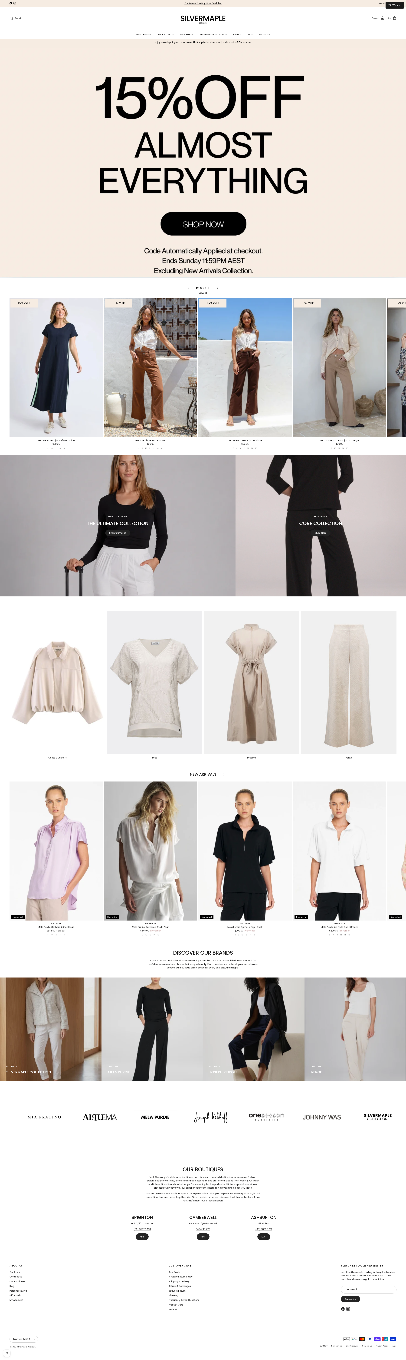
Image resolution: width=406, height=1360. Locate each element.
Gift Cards (15, 1295)
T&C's (393, 1346)
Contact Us (16, 1276)
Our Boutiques (17, 1281)
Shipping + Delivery (179, 1281)
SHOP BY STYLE (166, 34)
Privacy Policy (382, 1346)
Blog (12, 1286)
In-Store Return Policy (181, 1276)
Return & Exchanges (180, 1286)
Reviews (173, 1309)
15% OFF (203, 288)
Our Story (15, 1272)
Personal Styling (18, 1290)
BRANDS (237, 34)
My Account (16, 1300)
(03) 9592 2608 (142, 1229)
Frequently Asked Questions (184, 1300)
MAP (142, 1236)
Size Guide (174, 1272)
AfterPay (173, 1295)
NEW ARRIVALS (143, 34)
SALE (250, 34)
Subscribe (350, 1299)
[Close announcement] (294, 43)
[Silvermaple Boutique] (203, 18)
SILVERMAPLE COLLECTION (213, 34)
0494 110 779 (203, 1229)
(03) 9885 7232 (263, 1229)
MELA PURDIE (186, 34)
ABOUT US (264, 34)
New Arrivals (203, 774)
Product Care (176, 1304)
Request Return (177, 1290)
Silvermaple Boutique (26, 1347)
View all (203, 293)
